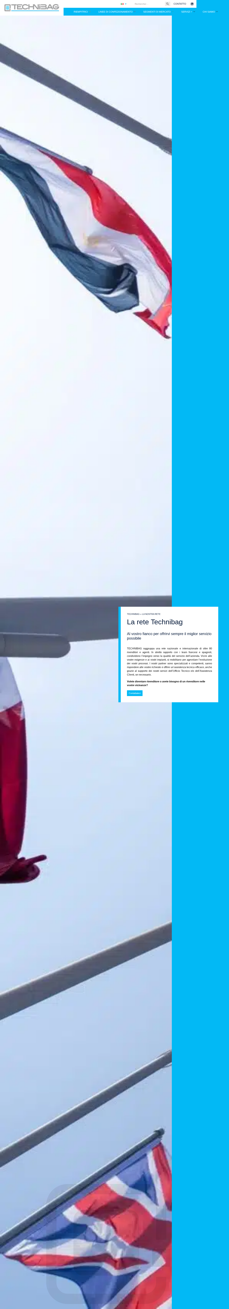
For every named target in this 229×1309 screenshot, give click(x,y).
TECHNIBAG (133, 614)
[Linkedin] (192, 4)
